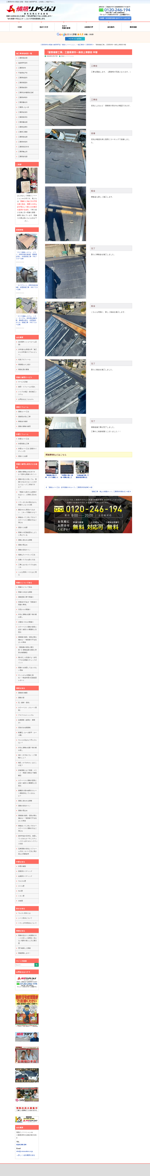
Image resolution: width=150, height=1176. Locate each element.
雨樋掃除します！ (24, 953)
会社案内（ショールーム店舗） (27, 343)
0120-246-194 (21, 1145)
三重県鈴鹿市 (22, 87)
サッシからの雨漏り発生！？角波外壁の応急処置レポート (27, 677)
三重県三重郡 (22, 132)
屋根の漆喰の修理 (24, 426)
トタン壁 (21, 896)
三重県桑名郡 (22, 122)
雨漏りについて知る (25, 587)
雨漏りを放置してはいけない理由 (27, 669)
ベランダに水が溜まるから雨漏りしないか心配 (27, 503)
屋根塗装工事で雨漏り (26, 597)
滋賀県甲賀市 (22, 63)
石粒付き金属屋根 (24, 727)
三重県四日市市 (23, 147)
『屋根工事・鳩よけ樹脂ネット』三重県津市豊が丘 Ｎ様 (110, 491)
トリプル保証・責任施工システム (27, 393)
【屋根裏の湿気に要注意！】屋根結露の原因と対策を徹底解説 (27, 649)
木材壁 (20, 901)
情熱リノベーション (67, 56)
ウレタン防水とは (24, 913)
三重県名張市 (22, 112)
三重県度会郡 (22, 137)
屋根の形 (21, 697)
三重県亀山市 (22, 151)
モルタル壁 (22, 881)
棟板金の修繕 (22, 421)
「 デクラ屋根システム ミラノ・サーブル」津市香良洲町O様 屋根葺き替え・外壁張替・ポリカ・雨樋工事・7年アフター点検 (26, 320)
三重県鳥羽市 (22, 117)
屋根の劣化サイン (24, 550)
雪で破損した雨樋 (24, 948)
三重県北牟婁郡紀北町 (26, 92)
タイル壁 (21, 886)
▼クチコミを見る (75, 39)
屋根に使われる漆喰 (25, 540)
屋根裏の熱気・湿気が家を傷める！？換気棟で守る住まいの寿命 (27, 639)
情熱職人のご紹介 (24, 364)
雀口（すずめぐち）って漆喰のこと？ (27, 756)
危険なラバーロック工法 (26, 555)
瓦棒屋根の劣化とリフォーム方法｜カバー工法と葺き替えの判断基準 (27, 851)
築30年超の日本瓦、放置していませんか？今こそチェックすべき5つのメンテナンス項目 (28, 840)
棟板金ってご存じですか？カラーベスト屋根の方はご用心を (27, 519)
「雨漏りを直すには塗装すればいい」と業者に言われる (27, 494)
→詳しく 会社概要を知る (25, 1155)
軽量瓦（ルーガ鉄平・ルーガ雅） (27, 734)
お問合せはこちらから (26, 399)
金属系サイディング (25, 876)
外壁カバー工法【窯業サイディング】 (27, 450)
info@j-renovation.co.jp (24, 1151)
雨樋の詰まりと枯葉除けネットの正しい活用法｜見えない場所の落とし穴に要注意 (27, 939)
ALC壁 (20, 891)
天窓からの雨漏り (24, 609)
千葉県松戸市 (22, 73)
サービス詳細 (22, 382)
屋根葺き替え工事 (24, 416)
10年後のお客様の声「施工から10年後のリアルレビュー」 (27, 352)
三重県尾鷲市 (22, 82)
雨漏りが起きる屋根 (25, 592)
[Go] (36, 965)
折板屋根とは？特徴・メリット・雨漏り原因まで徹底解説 (27, 772)
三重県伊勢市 (22, 97)
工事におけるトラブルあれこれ (27, 566)
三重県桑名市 (22, 102)
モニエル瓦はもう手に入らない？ (27, 741)
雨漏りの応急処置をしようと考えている (27, 533)
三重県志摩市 (22, 127)
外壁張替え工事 (23, 444)
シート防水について (25, 918)
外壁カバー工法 (23, 439)
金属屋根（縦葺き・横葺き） (26, 721)
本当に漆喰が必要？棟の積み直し (27, 615)
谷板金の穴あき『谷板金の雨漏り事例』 (27, 603)
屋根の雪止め (22, 545)
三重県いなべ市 (23, 107)
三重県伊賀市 (22, 142)
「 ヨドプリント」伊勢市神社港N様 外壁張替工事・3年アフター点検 (27, 287)
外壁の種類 (22, 866)
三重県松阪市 (22, 77)
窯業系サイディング (25, 871)
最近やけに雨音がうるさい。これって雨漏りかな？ (27, 511)
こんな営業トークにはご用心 (27, 573)
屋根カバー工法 (23, 411)
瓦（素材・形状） (24, 702)
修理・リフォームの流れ (26, 387)
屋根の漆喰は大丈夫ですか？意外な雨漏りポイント (27, 473)
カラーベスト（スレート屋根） (27, 709)
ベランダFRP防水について (27, 923)
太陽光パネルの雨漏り (26, 622)
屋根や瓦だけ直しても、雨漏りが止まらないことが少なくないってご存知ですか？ (27, 483)
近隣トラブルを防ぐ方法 (26, 560)
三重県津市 (22, 68)
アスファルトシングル (26, 715)
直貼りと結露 (22, 456)
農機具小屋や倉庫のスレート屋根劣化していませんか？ (27, 793)
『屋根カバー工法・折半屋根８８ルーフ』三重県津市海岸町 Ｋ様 (69, 487)
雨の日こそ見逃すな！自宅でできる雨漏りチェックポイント (27, 660)
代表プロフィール (24, 359)
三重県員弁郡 (22, 58)
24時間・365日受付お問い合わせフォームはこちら (115, 18)
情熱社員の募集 (23, 369)
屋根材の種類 (22, 693)
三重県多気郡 (22, 156)
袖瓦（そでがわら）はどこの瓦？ (27, 764)
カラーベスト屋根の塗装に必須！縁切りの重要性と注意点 (27, 629)
